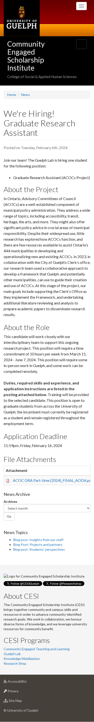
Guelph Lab (12, 654)
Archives (10, 501)
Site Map (22, 702)
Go (9, 516)
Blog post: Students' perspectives (39, 549)
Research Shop (15, 663)
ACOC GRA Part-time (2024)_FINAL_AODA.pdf (53, 480)
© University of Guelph (21, 710)
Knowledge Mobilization (22, 659)
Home (11, 95)
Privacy (20, 692)
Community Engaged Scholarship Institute (26, 55)
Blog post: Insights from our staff (38, 540)
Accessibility (24, 682)
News (25, 95)
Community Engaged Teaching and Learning (37, 649)
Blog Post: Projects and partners (37, 544)
